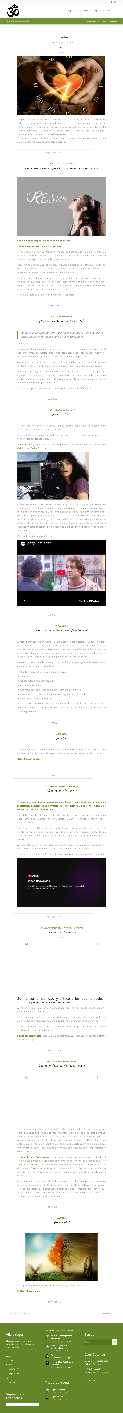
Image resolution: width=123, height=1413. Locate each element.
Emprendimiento (54, 1061)
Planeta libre (61, 414)
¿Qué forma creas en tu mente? (61, 320)
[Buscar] (115, 11)
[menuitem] (70, 11)
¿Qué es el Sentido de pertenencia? (62, 1065)
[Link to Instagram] (115, 2)
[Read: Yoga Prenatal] (47, 1398)
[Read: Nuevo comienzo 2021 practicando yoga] (47, 1346)
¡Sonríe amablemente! (61, 932)
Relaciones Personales (50, 928)
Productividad (61, 626)
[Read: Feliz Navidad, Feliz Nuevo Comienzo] (47, 1363)
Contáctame (10, 1382)
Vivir (61, 46)
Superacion (67, 316)
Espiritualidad (55, 42)
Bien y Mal (61, 1222)
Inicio (8, 1356)
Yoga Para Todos (15, 1369)
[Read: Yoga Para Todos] (47, 1391)
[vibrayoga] (13, 11)
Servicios (9, 1364)
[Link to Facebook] (111, 2)
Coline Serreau (39, 448)
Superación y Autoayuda (68, 786)
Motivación (56, 316)
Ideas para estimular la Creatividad (61, 630)
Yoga (75, 163)
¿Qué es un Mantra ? (61, 790)
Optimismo (61, 738)
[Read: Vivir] (47, 1356)
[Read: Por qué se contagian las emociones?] (47, 1336)
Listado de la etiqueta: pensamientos (17, 21)
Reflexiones (68, 42)
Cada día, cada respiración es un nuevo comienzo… (61, 167)
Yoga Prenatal (14, 1374)
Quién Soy (10, 1360)
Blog (7, 1378)
